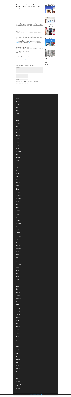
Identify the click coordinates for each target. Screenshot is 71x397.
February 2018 (18, 148)
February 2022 (18, 111)
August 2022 (18, 107)
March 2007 (17, 307)
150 (16, 340)
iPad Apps (17, 349)
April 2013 (17, 217)
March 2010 (17, 255)
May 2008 (17, 286)
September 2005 (18, 332)
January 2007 (18, 310)
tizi (16, 371)
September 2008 (18, 282)
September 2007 (18, 298)
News (17, 358)
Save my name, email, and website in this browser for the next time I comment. (27, 81)
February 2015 (18, 191)
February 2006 (18, 324)
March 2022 (17, 110)
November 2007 (18, 295)
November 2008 (18, 279)
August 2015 (18, 182)
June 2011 (17, 241)
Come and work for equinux (49, 56)
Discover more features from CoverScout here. (22, 59)
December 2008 (18, 277)
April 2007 (17, 305)
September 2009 (18, 264)
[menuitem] (43, 1)
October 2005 (18, 330)
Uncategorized (18, 375)
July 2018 (17, 142)
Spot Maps (17, 365)
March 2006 (17, 323)
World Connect (18, 380)
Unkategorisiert (18, 377)
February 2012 (18, 229)
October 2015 (18, 179)
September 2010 (18, 248)
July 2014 (17, 201)
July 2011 (17, 239)
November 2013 (18, 208)
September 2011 (18, 236)
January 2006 (18, 326)
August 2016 (18, 164)
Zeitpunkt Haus (18, 381)
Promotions (17, 362)
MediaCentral (18, 356)
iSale (16, 352)
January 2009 (18, 276)
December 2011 (18, 232)
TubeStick (17, 372)
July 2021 (17, 117)
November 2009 (18, 261)
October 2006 (18, 314)
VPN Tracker (18, 378)
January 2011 (18, 245)
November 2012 (18, 220)
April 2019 (17, 132)
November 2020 (18, 123)
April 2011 (17, 242)
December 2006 (18, 311)
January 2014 (18, 207)
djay (27, 43)
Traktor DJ (30, 43)
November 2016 (18, 160)
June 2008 (17, 285)
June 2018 (17, 144)
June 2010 (17, 252)
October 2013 (18, 210)
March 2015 (17, 189)
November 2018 (18, 138)
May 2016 (17, 169)
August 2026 (18, 98)
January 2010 (18, 258)
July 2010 (17, 251)
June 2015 (17, 185)
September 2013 (18, 211)
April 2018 (17, 145)
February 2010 (18, 257)
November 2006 (18, 313)
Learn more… (47, 47)
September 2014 (18, 198)
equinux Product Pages (19, 347)
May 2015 (17, 186)
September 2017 (18, 151)
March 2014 (17, 204)
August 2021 (18, 116)
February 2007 (18, 308)
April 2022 (17, 108)
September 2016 (18, 163)
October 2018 (18, 139)
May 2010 (17, 254)
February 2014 (18, 205)
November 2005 (18, 329)
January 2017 (18, 157)
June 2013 (17, 214)
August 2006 (18, 317)
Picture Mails (18, 359)
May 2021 (17, 120)
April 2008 (17, 288)
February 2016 (18, 173)
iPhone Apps (18, 350)
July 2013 (17, 213)
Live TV (17, 353)
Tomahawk (17, 42)
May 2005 (17, 336)
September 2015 (18, 180)
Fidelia (29, 42)
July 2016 (17, 166)
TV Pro (17, 374)
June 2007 (17, 302)
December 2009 (18, 260)
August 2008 (18, 283)
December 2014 (18, 194)
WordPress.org (18, 389)
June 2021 (17, 119)
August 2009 (18, 266)
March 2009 (17, 273)
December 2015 (18, 176)
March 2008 (17, 289)
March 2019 (17, 133)
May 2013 (17, 216)
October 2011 (18, 235)
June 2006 (17, 320)
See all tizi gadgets (48, 35)
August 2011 (18, 238)
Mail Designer (18, 355)
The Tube (17, 369)
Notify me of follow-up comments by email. (22, 83)
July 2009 (17, 267)
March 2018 (17, 147)
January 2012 (18, 230)
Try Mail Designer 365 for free (49, 13)
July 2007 (17, 301)
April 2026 (17, 101)
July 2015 (17, 183)
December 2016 (18, 158)
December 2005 (18, 327)
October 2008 (18, 280)
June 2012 (17, 226)
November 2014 (18, 195)
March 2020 (17, 126)
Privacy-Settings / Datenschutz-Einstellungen (35, 394)
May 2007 (17, 304)
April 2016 (17, 170)
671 (16, 343)
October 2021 (18, 113)
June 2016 (17, 167)
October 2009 (18, 263)
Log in (17, 385)
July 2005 (17, 333)
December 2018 (18, 136)
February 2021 (18, 122)
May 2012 (17, 227)
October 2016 (18, 161)
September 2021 (18, 114)
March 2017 (17, 154)
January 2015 (18, 192)
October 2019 (18, 129)
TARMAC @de (18, 368)
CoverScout (27, 26)
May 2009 (17, 270)
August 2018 (18, 141)
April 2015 (17, 188)
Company (46, 62)
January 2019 (18, 135)
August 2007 (18, 299)
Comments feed (18, 388)
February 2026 (18, 104)
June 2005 (17, 335)
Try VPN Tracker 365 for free (49, 24)
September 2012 (18, 223)
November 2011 (18, 233)
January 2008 (18, 292)
